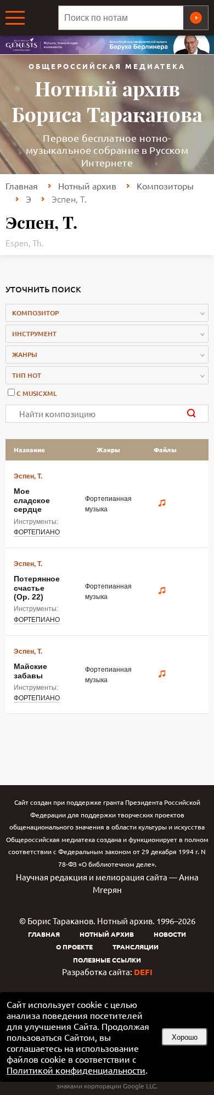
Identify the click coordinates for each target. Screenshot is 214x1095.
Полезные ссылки (107, 959)
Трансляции (135, 946)
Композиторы (165, 185)
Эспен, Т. (28, 476)
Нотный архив (87, 185)
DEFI (143, 971)
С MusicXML (36, 393)
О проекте (74, 946)
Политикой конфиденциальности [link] (76, 1069)
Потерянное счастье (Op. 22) (37, 587)
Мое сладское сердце (32, 500)
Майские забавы (30, 670)
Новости (170, 934)
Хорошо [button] (185, 1037)
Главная (21, 185)
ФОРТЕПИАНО (37, 532)
